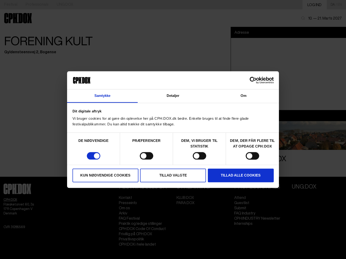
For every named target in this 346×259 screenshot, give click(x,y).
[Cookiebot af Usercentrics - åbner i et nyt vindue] (253, 80)
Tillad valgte (173, 175)
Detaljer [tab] (173, 96)
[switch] (146, 156)
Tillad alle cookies (241, 175)
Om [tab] (243, 96)
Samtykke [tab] (102, 96)
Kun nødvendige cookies (105, 175)
